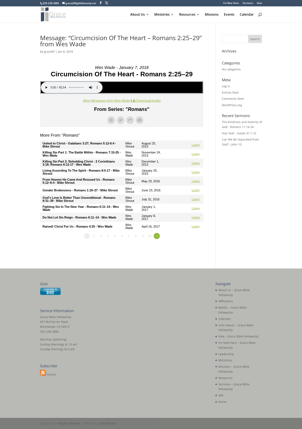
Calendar (247, 15)
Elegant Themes (69, 423)
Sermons (248, 3)
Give (259, 3)
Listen (196, 145)
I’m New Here (231, 3)
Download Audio (148, 100)
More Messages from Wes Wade (106, 100)
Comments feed (233, 99)
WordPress (108, 423)
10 (149, 236)
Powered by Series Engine (188, 247)
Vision (222, 402)
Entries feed (230, 92)
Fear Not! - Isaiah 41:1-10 (239, 133)
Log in (226, 86)
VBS (221, 395)
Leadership (226, 354)
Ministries (162, 15)
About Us (137, 15)
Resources (187, 15)
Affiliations (225, 301)
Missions (212, 15)
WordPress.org (232, 105)
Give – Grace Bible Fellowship (238, 336)
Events (229, 15)
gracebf (49, 51)
